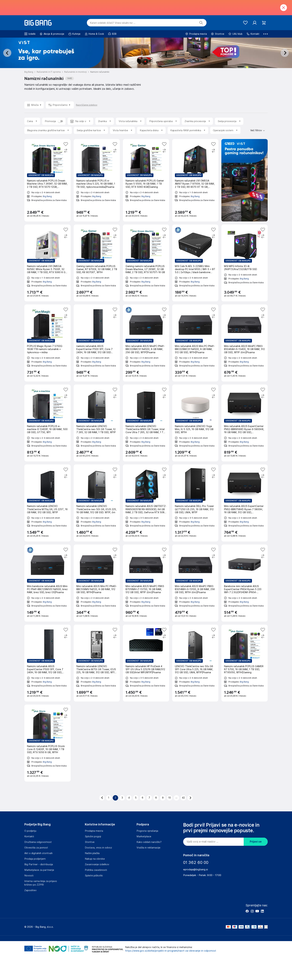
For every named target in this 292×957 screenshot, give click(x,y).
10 (169, 797)
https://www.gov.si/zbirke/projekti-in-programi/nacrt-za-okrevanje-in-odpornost (170, 950)
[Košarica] (264, 23)
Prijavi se (256, 841)
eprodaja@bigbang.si (195, 869)
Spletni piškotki (94, 875)
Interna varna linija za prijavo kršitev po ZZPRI (40, 883)
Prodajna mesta (94, 830)
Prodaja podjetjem (35, 858)
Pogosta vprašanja (147, 830)
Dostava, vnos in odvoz (98, 847)
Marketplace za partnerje (39, 869)
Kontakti (29, 836)
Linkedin (262, 911)
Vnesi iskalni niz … (112, 22)
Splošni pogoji (93, 836)
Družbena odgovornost (38, 842)
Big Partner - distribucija (38, 864)
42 (183, 797)
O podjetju (30, 830)
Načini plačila (92, 853)
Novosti (28, 875)
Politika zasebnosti (96, 869)
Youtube (257, 911)
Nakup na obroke (95, 858)
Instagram (252, 911)
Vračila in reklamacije (148, 847)
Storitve (89, 842)
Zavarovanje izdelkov (97, 864)
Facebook (247, 911)
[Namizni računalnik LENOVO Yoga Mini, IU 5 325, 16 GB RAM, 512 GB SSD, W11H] (195, 423)
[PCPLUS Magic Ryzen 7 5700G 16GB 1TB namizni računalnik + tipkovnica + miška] (47, 343)
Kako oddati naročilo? (149, 842)
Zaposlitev (30, 890)
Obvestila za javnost (36, 847)
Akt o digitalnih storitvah (38, 853)
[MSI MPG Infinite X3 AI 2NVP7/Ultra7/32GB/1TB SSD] (244, 263)
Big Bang (47, 196)
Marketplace (144, 836)
